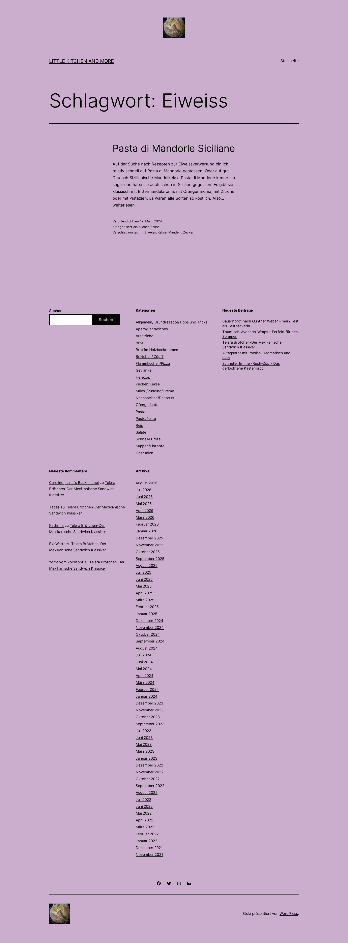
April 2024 (144, 675)
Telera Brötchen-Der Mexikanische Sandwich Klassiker (252, 344)
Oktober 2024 (148, 634)
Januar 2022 (146, 841)
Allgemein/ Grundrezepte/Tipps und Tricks (171, 322)
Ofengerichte (147, 405)
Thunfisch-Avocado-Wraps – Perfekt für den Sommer (260, 334)
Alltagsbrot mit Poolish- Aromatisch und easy (256, 355)
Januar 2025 (146, 614)
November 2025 (150, 545)
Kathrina (56, 525)
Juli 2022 (143, 799)
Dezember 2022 (149, 765)
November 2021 (149, 854)
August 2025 (146, 565)
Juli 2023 (143, 731)
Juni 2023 (144, 737)
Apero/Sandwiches (152, 329)
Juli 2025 (143, 572)
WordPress (289, 913)
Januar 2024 (146, 696)
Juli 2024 (143, 655)
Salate (141, 432)
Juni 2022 (144, 806)
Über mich (144, 453)
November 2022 (150, 772)
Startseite (289, 60)
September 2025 (150, 559)
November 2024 (150, 627)
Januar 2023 (146, 758)
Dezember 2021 (149, 848)
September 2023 (150, 724)
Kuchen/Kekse (149, 227)
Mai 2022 (144, 813)
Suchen (55, 311)
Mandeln (174, 232)
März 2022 (145, 827)
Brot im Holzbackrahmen (157, 350)
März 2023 (145, 751)
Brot (139, 343)
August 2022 (146, 792)
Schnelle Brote (148, 439)
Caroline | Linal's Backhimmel (74, 482)
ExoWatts (57, 544)
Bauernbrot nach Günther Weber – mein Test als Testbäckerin (260, 323)
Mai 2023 (144, 744)
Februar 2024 (147, 689)
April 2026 (144, 510)
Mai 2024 (144, 669)
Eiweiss (150, 232)
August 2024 (147, 648)
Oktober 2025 (148, 552)
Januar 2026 (146, 531)
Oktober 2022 (148, 779)
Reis (139, 425)
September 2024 (150, 641)
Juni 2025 (144, 579)
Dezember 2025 (149, 538)
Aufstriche (144, 336)
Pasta (140, 412)
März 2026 (145, 517)
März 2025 (145, 600)
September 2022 (150, 786)
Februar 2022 (147, 834)
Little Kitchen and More (81, 61)
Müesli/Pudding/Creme (155, 391)
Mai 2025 (144, 586)
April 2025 (144, 593)
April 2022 (144, 820)
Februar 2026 (147, 524)
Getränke (143, 370)
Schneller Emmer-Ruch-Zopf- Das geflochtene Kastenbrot (251, 365)
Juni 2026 (144, 497)
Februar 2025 (147, 607)
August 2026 (146, 483)
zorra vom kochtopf (66, 562)
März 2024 (145, 682)
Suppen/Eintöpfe (150, 446)
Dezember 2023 (149, 703)
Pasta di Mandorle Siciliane (174, 148)
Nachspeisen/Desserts (155, 398)
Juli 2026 (143, 490)
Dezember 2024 (149, 621)
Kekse (162, 232)
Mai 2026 (144, 504)
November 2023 (150, 710)
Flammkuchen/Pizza (153, 363)
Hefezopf (144, 377)
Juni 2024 (144, 662)
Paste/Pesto (146, 418)
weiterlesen (124, 205)
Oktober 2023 (148, 717)
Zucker (188, 232)
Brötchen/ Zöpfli (150, 356)
